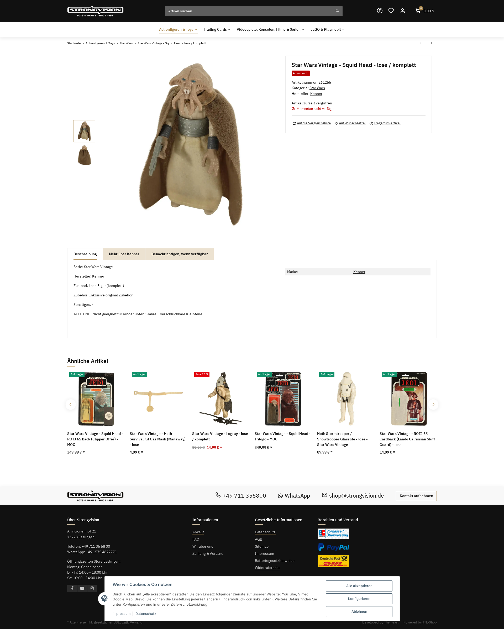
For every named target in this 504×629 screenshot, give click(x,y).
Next (433, 404)
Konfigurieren (359, 598)
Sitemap (262, 546)
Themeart (392, 622)
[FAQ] (379, 11)
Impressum (264, 553)
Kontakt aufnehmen (416, 495)
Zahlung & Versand (207, 553)
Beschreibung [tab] (85, 254)
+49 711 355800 (244, 495)
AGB (258, 539)
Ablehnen (359, 611)
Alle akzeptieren (359, 586)
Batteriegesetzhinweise (275, 560)
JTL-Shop (429, 622)
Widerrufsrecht (267, 567)
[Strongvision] (95, 11)
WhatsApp (297, 495)
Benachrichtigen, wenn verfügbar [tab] (179, 254)
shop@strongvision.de (356, 495)
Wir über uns (202, 546)
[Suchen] (337, 11)
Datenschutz (265, 532)
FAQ (195, 539)
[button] (402, 11)
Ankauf (198, 532)
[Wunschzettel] (391, 11)
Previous (71, 404)
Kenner (359, 271)
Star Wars (317, 88)
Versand (136, 622)
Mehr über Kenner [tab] (124, 254)
